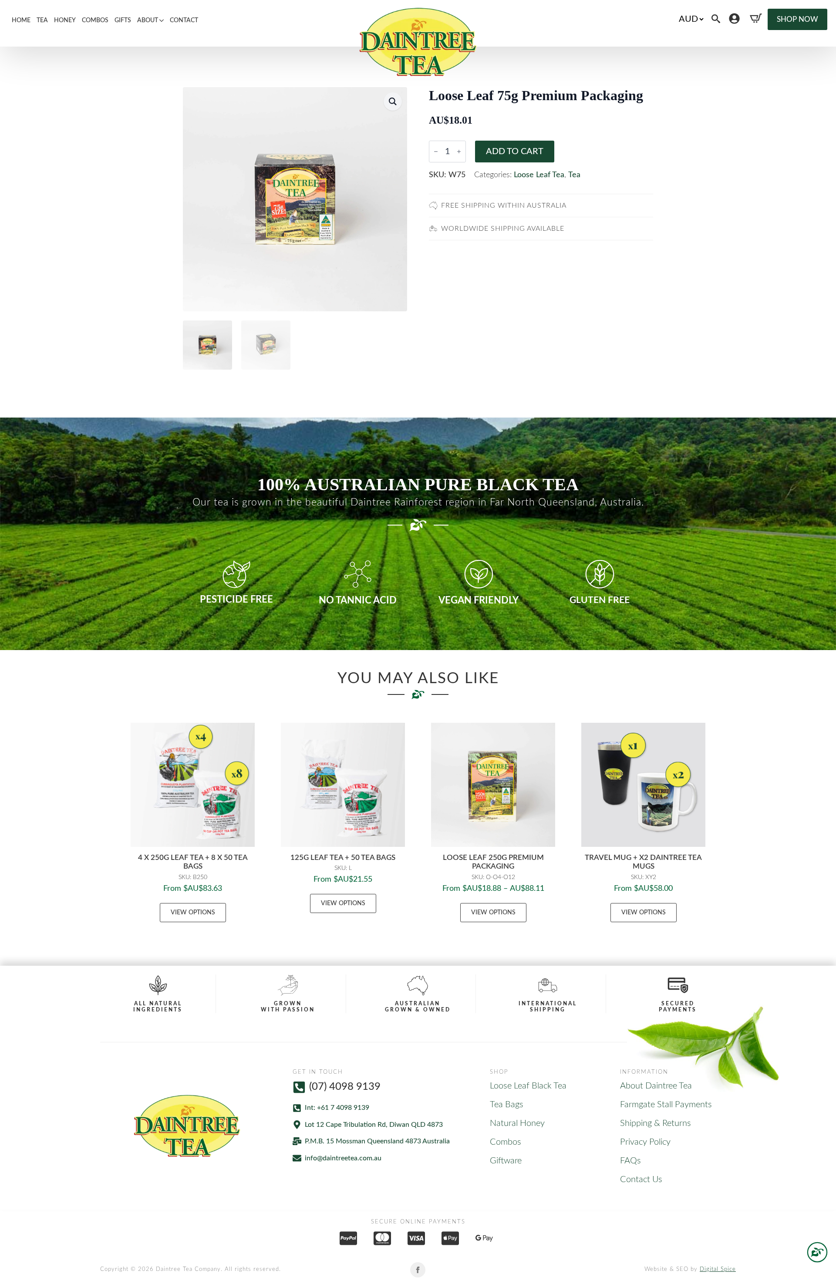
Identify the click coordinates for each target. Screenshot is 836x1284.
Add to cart (514, 151)
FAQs (630, 1160)
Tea (42, 20)
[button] (393, 101)
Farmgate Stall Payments (666, 1104)
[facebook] (417, 1269)
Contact (184, 20)
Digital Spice (718, 1269)
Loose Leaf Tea (539, 175)
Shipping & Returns (655, 1123)
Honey (65, 20)
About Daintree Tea (656, 1086)
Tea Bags (506, 1104)
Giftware (506, 1160)
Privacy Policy (645, 1142)
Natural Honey (517, 1123)
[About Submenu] (162, 20)
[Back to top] (817, 1252)
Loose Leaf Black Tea (528, 1086)
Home (21, 20)
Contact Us (641, 1179)
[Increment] (459, 151)
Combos (95, 20)
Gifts (123, 20)
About (147, 20)
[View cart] (756, 18)
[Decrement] (436, 151)
